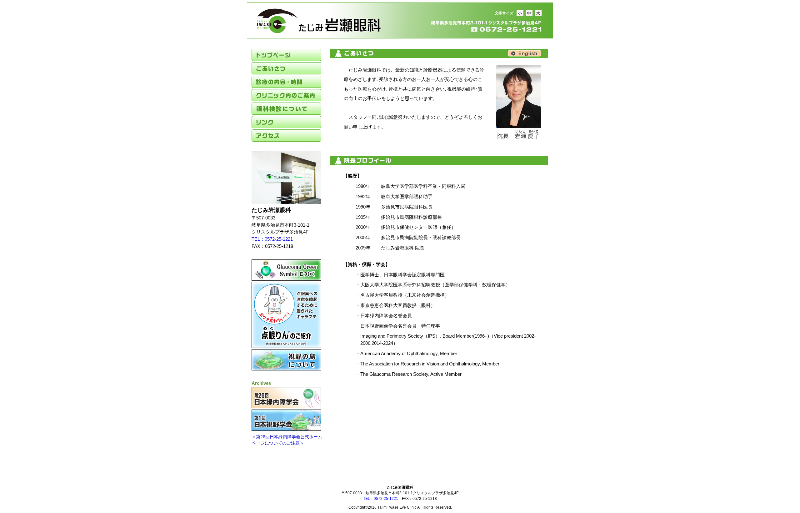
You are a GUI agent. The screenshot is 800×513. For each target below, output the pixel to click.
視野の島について (286, 359)
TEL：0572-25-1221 (272, 239)
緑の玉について (286, 270)
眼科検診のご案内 (286, 109)
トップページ (286, 55)
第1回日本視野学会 (286, 420)
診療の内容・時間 (286, 82)
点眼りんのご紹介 (286, 315)
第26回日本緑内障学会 (286, 397)
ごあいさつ (286, 68)
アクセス (286, 135)
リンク (286, 122)
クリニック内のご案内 (286, 95)
